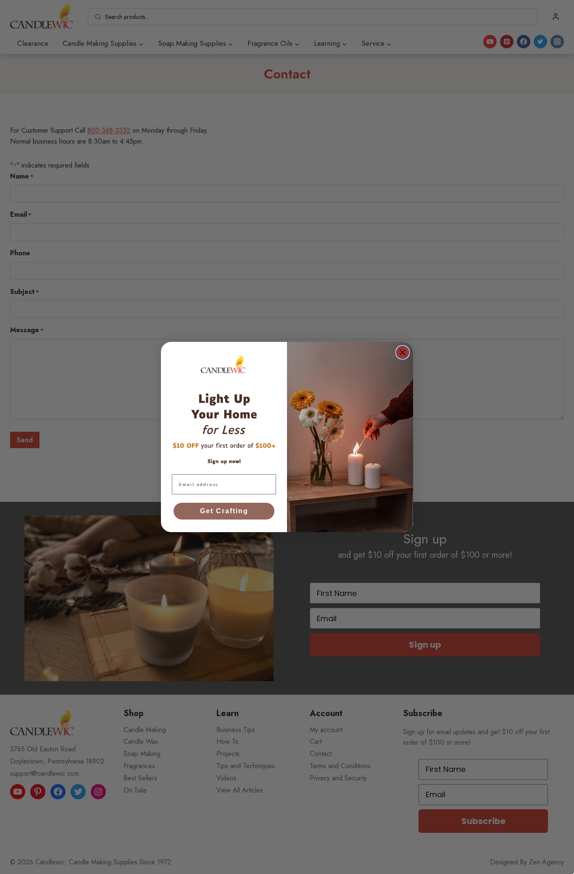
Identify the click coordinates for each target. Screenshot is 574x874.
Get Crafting (224, 510)
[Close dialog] (402, 352)
